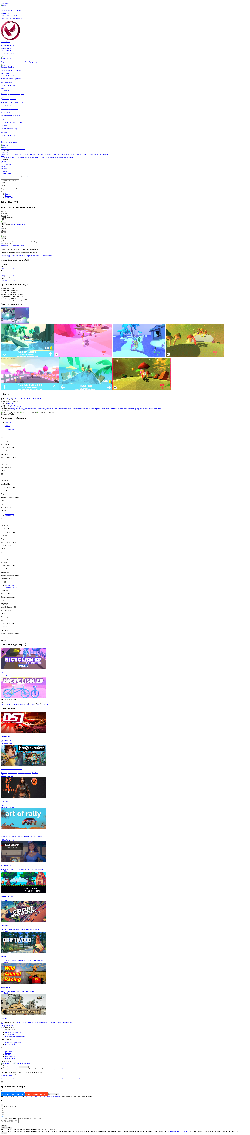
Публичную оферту (30, 1096)
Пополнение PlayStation (22, 154)
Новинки (67, 157)
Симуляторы (21, 398)
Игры (2, 156)
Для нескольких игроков (80, 409)
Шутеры (25, 991)
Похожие (45, 704)
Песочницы (22, 773)
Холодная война (6, 991)
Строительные (12, 773)
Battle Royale (39, 869)
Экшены (9, 398)
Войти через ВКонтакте (15, 1094)
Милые (23, 929)
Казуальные (5, 869)
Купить (4, 223)
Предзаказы (8, 1054)
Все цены (4, 212)
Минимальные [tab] (9, 429)
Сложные (9, 836)
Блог (9, 1079)
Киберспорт (35, 929)
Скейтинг (14, 960)
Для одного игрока (16, 409)
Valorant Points (34, 154)
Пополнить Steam (18, 246)
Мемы (14, 991)
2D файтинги (13, 869)
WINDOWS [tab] (8, 422)
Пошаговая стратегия (65, 1022)
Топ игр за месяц (33, 157)
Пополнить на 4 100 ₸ (8, 275)
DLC (71, 157)
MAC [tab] (6, 424)
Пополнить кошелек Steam (13, 1032)
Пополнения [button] (5, 3)
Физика (28, 773)
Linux (22, 407)
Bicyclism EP (9, 197)
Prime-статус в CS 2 (85, 154)
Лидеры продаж (10, 1056)
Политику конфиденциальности (49, 1096)
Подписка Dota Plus (72, 154)
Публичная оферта (29, 1079)
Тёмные (19, 991)
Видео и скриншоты (17, 256)
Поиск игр (8, 1051)
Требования (34, 256)
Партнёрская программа (13, 1043)
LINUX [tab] (7, 426)
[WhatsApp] (45, 412)
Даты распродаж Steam (19, 157)
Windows (12, 407)
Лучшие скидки (51, 157)
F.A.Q (3, 166)
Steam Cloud (105, 409)
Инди (14, 398)
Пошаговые (53, 1022)
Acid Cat (10, 403)
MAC (17, 407)
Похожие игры (47, 256)
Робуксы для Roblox (58, 154)
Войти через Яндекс (40, 1094)
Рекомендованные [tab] (11, 431)
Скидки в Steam (6, 157)
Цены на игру (5, 256)
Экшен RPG (31, 869)
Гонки (28, 398)
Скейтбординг (28, 960)
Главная (3, 161)
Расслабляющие (38, 836)
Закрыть (4, 1125)
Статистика (113, 409)
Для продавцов (10, 1044)
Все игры (42, 157)
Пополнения (5, 152)
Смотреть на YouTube (8, 414)
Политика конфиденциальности (48, 1079)
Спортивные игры (37, 398)
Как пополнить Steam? (18, 225)
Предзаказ (60, 157)
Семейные (35, 773)
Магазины (4, 215)
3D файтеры (22, 869)
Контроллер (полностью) (45, 409)
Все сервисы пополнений (100, 154)
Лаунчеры (4, 213)
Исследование (5, 960)
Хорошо (4, 1133)
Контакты (4, 172)
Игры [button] (2, 89)
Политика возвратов (69, 1079)
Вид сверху (17, 836)
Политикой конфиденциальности (178, 1131)
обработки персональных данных (69, 1069)
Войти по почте (53, 1094)
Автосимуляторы (6, 740)
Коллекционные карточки (62, 409)
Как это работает (6, 164)
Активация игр (6, 168)
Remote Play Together (135, 409)
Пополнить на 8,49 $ (8, 280)
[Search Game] (1, 191)
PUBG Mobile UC (45, 154)
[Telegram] (28, 412)
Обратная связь (6, 173)
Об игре (27, 256)
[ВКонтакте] (10, 412)
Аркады (28, 929)
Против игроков (94, 409)
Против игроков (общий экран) (153, 409)
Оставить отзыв (6, 1127)
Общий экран (122, 409)
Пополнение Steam (7, 154)
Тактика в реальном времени (23, 1022)
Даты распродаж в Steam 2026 (15, 1036)
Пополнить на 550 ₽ (7, 268)
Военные (37, 1022)
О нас (3, 163)
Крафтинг (4, 773)
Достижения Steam (29, 409)
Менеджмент (44, 1022)
